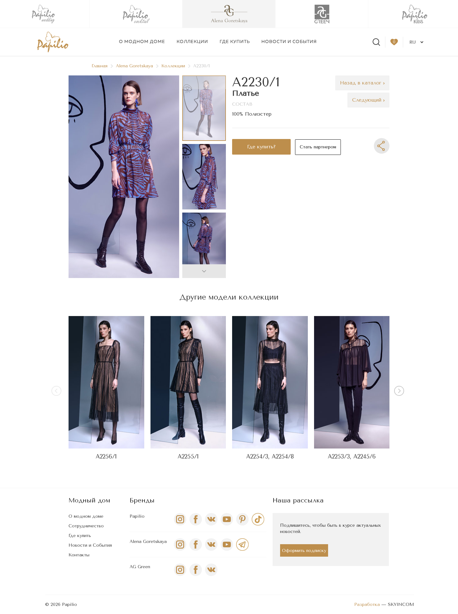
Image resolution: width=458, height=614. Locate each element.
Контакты (79, 555)
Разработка (367, 604)
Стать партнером (318, 147)
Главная (99, 66)
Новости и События (90, 545)
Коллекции (192, 42)
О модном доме (142, 42)
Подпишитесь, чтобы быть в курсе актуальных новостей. (330, 528)
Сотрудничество (86, 526)
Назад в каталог (361, 83)
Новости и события (289, 42)
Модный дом (89, 500)
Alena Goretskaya (134, 66)
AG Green (140, 566)
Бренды (142, 500)
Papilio (137, 516)
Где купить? (261, 147)
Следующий (367, 100)
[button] (204, 271)
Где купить (235, 42)
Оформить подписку (304, 550)
